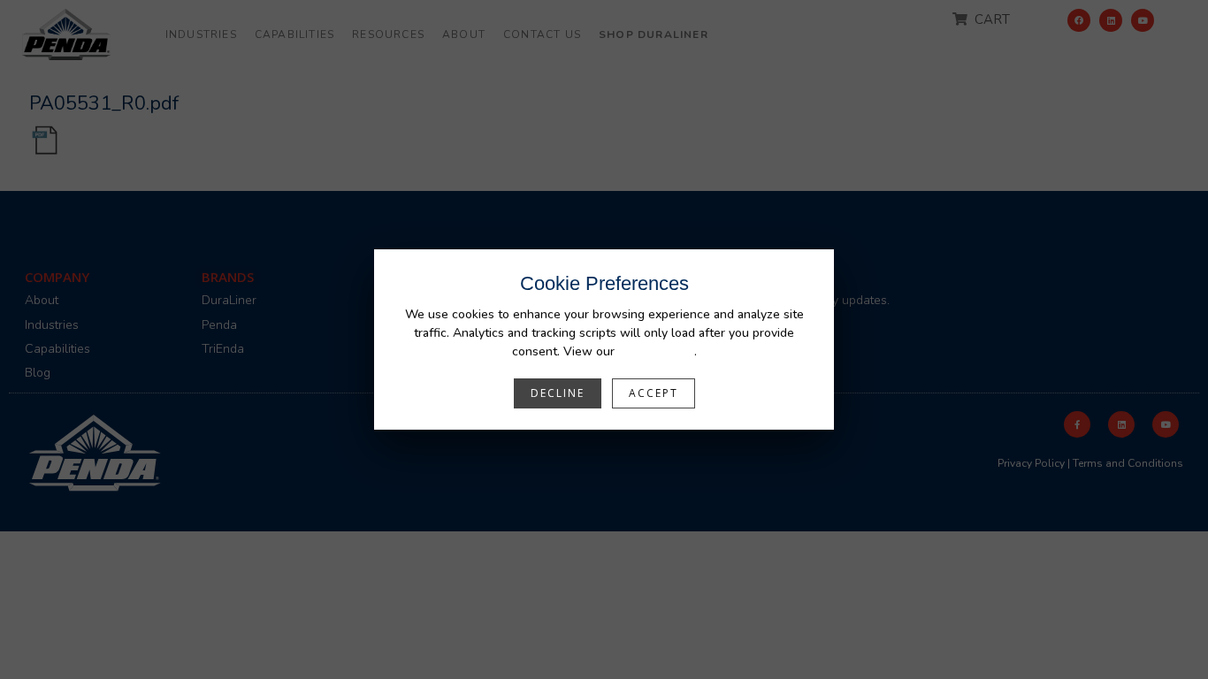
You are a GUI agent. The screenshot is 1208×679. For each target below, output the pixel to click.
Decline (558, 393)
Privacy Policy (656, 351)
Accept (653, 393)
